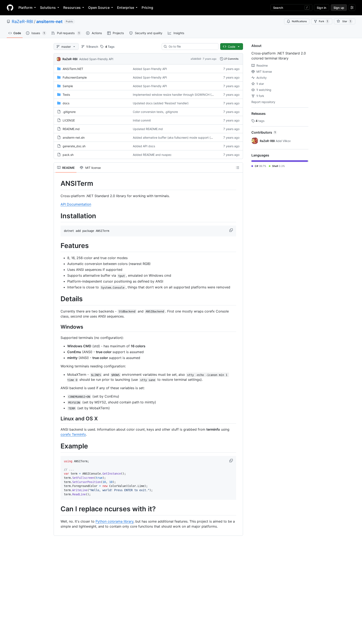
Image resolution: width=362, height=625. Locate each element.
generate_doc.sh (74, 146)
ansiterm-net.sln (74, 137)
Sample (68, 86)
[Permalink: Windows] (58, 327)
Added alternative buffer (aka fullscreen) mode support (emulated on (180, 137)
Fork (323, 21)
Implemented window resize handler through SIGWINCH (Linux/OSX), (180, 94)
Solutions (48, 7)
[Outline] (237, 167)
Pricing (147, 7)
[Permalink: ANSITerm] (58, 183)
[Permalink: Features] (58, 246)
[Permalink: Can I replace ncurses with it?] (58, 509)
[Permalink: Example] (58, 446)
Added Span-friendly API (96, 59)
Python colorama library (114, 521)
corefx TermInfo (73, 434)
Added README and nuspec (152, 154)
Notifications (299, 21)
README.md (71, 129)
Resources (72, 7)
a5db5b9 (196, 58)
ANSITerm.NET (73, 69)
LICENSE (69, 120)
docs (66, 103)
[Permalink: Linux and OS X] (58, 419)
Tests (66, 94)
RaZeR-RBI (22, 21)
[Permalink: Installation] (58, 216)
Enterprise (125, 7)
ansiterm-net (49, 21)
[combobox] (192, 46)
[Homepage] (10, 7)
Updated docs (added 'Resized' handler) (161, 103)
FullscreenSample (75, 77)
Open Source (99, 7)
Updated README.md (148, 129)
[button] (231, 230)
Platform (25, 7)
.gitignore (69, 112)
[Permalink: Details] (58, 299)
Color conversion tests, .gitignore (155, 112)
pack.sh (68, 154)
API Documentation (76, 204)
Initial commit (142, 120)
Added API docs (144, 146)
